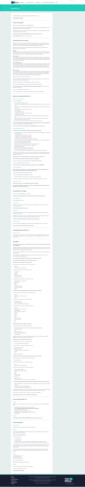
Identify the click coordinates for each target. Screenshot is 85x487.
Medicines (22, 2)
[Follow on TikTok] (73, 0)
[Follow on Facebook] (69, 0)
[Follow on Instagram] (71, 0)
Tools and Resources (30, 2)
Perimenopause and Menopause (48, 2)
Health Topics (38, 2)
